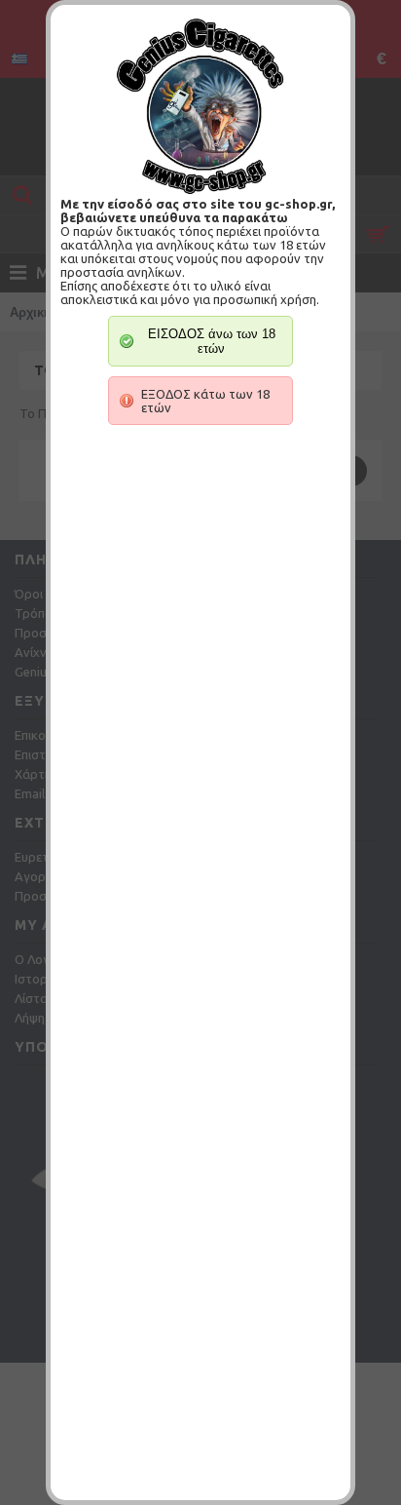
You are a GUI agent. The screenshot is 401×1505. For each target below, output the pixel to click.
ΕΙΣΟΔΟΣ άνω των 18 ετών (211, 341)
